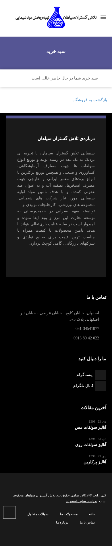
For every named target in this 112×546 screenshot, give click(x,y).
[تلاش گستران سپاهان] (56, 17)
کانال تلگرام (83, 385)
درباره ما (62, 522)
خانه (92, 514)
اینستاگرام (85, 375)
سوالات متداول (38, 514)
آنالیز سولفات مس (90, 427)
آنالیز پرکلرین (95, 462)
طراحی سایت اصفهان (81, 501)
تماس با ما (87, 522)
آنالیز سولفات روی (90, 445)
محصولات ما (69, 514)
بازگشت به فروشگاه (89, 100)
